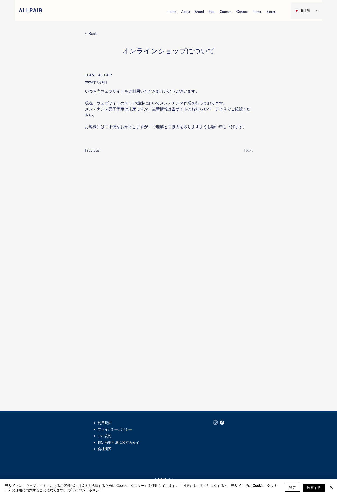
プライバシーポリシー (115, 429)
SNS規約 (104, 436)
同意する (314, 487)
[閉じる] (331, 487)
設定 (292, 487)
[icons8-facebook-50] (221, 422)
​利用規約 (105, 423)
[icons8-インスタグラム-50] (215, 422)
